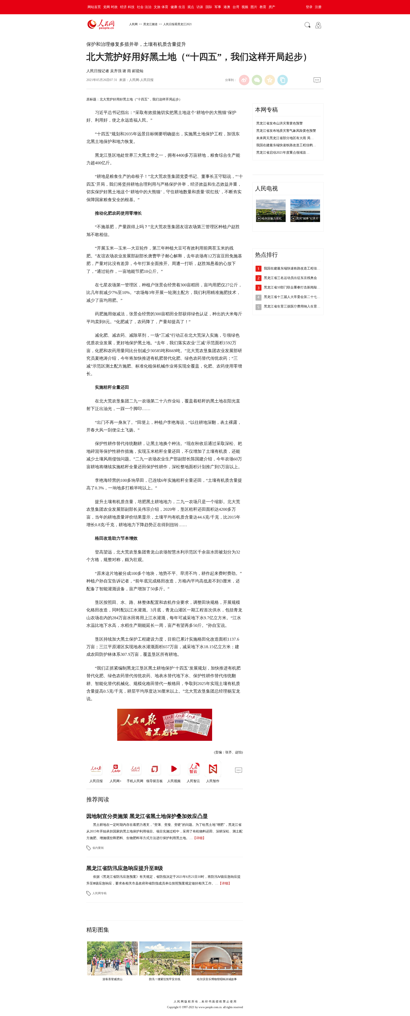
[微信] (257, 80)
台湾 (236, 7)
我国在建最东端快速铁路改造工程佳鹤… (286, 145)
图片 (254, 7)
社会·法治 (144, 7)
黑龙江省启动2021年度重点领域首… (282, 152)
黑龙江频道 (150, 24)
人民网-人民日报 (141, 80)
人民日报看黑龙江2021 (177, 24)
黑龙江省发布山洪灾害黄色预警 (279, 123)
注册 (318, 7)
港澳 (227, 7)
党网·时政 (110, 7)
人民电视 (266, 188)
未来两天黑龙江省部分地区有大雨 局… (285, 138)
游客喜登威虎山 (112, 979)
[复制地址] (282, 80)
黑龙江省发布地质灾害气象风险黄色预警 (286, 130)
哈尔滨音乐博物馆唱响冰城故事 (217, 979)
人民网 (133, 24)
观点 (190, 7)
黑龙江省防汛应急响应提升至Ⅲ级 (124, 868)
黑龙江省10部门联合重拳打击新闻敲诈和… (295, 287)
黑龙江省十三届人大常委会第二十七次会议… (297, 297)
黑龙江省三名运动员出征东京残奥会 (290, 278)
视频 (245, 7)
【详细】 (199, 838)
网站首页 (94, 7)
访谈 (199, 7)
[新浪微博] (244, 80)
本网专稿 (266, 110)
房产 (272, 7)
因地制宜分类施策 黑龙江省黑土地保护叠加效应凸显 (147, 816)
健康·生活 (178, 7)
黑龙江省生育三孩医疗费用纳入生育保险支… (297, 306)
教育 (263, 7)
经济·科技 (127, 7)
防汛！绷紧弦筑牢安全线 (164, 979)
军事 (217, 7)
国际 (208, 7)
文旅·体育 (161, 7)
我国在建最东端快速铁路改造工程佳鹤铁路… (297, 268)
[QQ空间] (270, 80)
